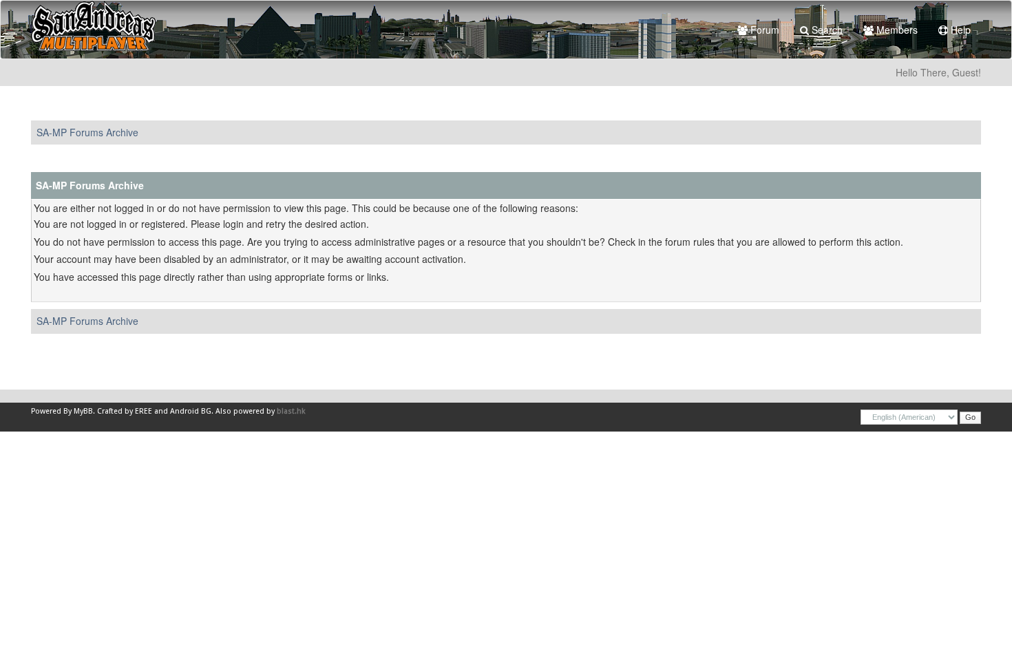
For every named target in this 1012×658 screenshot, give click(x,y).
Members (896, 29)
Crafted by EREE (124, 411)
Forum (763, 29)
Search (826, 29)
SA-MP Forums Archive (87, 132)
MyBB (83, 411)
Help (959, 29)
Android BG (190, 411)
